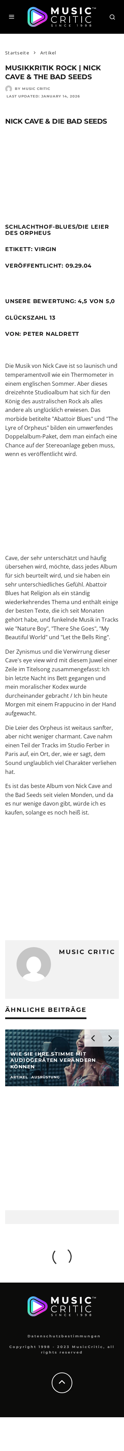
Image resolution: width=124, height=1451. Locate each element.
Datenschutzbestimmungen (64, 1336)
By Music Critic (32, 88)
